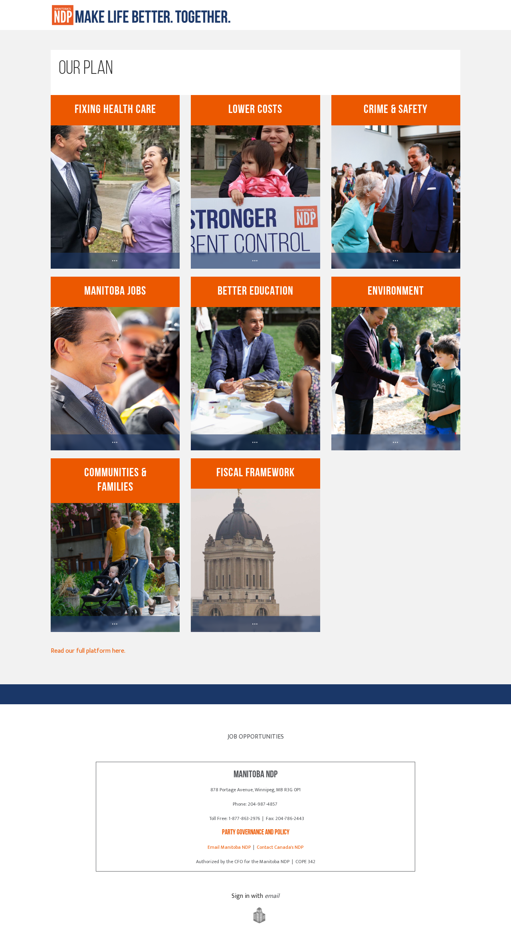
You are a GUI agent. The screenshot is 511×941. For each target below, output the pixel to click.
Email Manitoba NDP (229, 847)
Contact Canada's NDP (280, 847)
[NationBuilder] (255, 915)
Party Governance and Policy (255, 832)
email (272, 896)
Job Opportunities (256, 736)
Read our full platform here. (88, 651)
